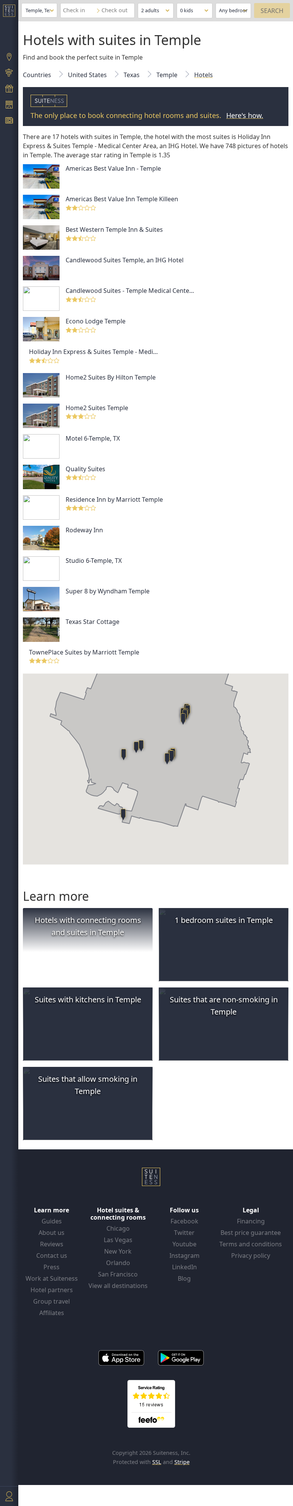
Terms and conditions (250, 1244)
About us (51, 1232)
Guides (52, 1221)
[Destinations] (9, 58)
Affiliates (51, 1313)
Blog (184, 1278)
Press (51, 1267)
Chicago (118, 1228)
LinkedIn (184, 1267)
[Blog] (9, 121)
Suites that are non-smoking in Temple (224, 1005)
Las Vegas (118, 1240)
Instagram (184, 1255)
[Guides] (9, 74)
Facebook (184, 1221)
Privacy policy (250, 1255)
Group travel (51, 1301)
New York (118, 1251)
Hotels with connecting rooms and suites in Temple (88, 926)
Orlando (118, 1263)
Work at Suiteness (52, 1278)
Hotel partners (52, 1290)
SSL (156, 1462)
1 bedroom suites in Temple (224, 920)
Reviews (51, 1244)
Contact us (51, 1255)
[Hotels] (9, 105)
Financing (251, 1221)
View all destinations (118, 1285)
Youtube (184, 1244)
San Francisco (118, 1274)
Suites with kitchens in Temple (88, 999)
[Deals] (9, 89)
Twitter (184, 1232)
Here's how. (244, 115)
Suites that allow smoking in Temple (87, 1085)
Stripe (182, 1462)
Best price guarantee (251, 1232)
